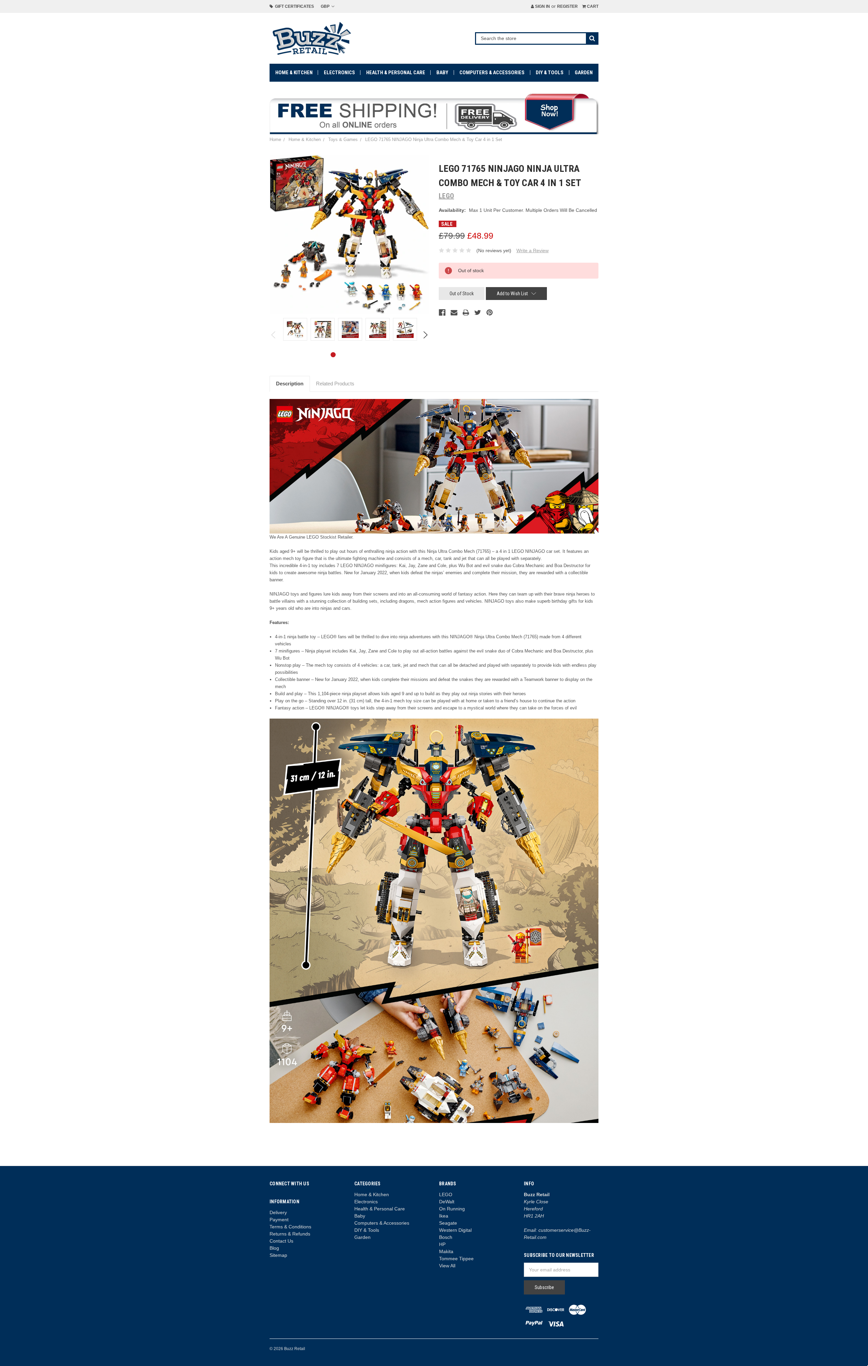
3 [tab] (354, 354)
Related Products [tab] (335, 383)
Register (567, 6)
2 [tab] (344, 354)
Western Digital (455, 1230)
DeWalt (446, 1201)
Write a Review (532, 250)
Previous (274, 335)
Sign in (542, 6)
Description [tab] (289, 383)
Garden (584, 72)
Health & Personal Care (395, 72)
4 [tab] (365, 354)
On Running (452, 1208)
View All (447, 1265)
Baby (442, 72)
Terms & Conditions (290, 1226)
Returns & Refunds (290, 1234)
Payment (279, 1219)
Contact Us (281, 1241)
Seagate (448, 1223)
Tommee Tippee (456, 1258)
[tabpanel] (295, 329)
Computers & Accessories (492, 72)
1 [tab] (333, 354)
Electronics (339, 72)
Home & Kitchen (294, 72)
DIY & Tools (550, 72)
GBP (326, 6)
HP (442, 1244)
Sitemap (278, 1255)
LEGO (445, 1194)
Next (425, 335)
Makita (446, 1251)
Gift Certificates (293, 6)
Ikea (443, 1216)
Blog (274, 1248)
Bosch (445, 1237)
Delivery (278, 1212)
